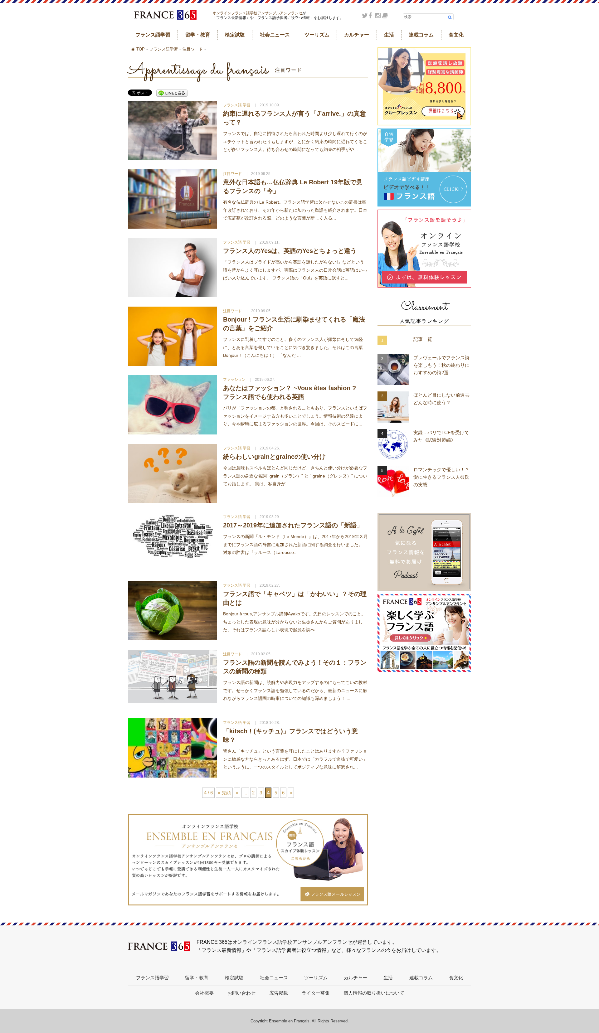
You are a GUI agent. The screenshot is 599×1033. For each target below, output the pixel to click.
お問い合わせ (241, 993)
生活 (389, 34)
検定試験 (235, 34)
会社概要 (204, 993)
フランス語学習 (152, 34)
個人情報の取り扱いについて (373, 993)
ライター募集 (316, 993)
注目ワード (193, 49)
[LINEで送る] (171, 93)
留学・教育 (197, 34)
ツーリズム (316, 34)
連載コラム (421, 34)
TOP (140, 49)
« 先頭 (224, 792)
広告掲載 (278, 993)
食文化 (456, 34)
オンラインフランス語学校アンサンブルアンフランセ (257, 13)
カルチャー (356, 34)
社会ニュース (275, 34)
